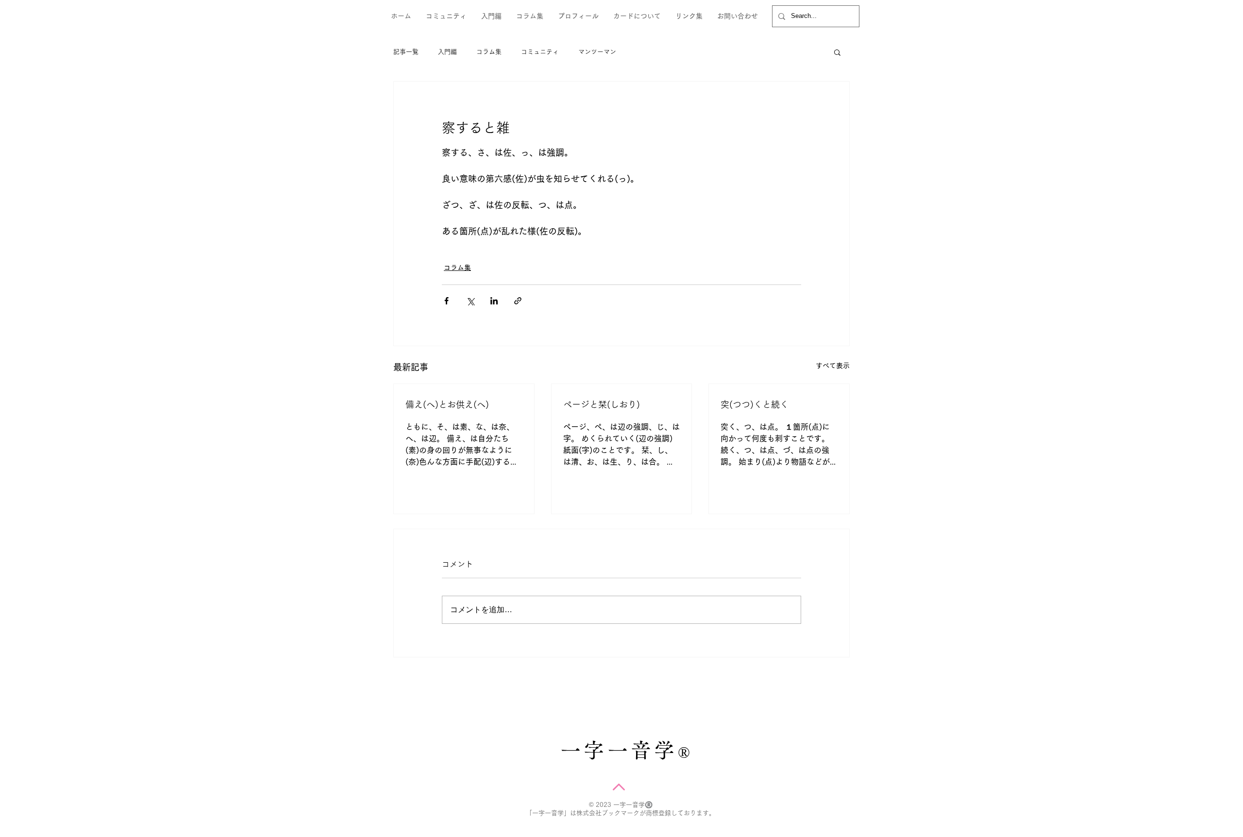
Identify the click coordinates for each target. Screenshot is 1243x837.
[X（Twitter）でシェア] (470, 300)
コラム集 (489, 52)
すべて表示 (833, 365)
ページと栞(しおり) (601, 404)
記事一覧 (406, 52)
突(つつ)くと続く (755, 404)
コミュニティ (540, 52)
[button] (837, 52)
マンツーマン (597, 52)
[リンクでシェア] (517, 300)
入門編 (447, 52)
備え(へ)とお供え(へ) (447, 404)
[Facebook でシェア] (446, 300)
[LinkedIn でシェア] (494, 300)
